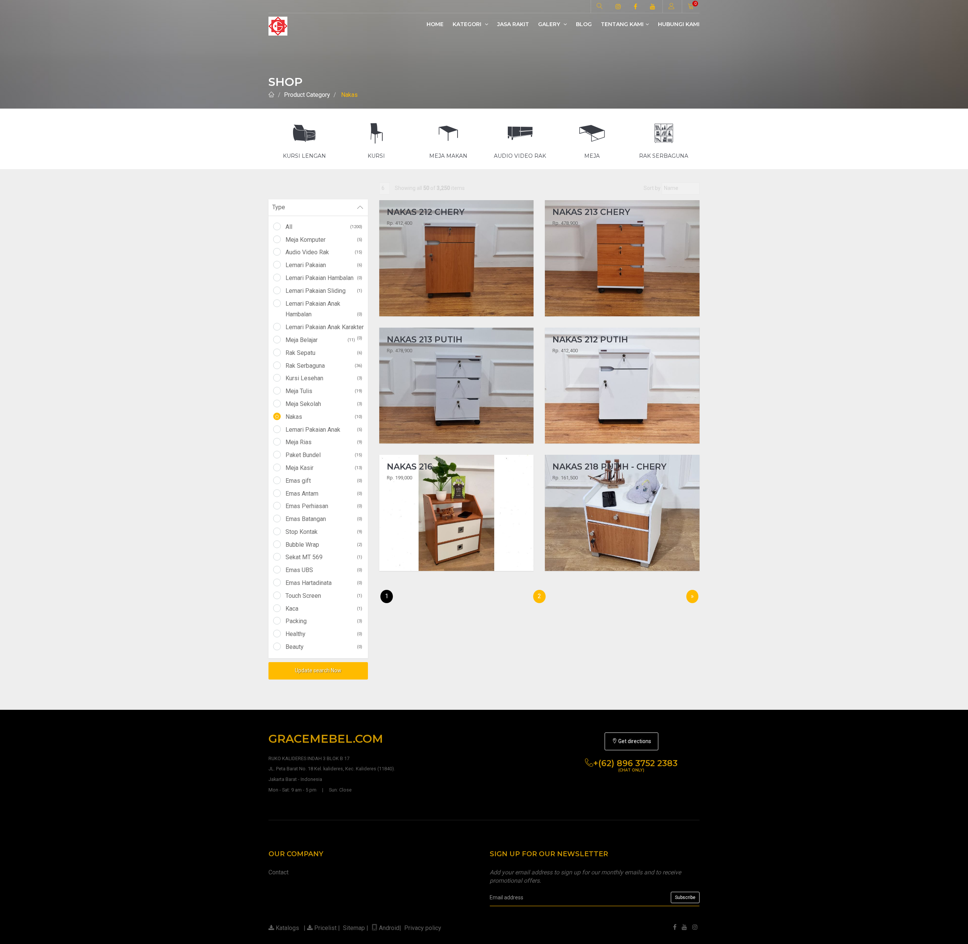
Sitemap (354, 928)
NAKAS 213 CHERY (591, 212)
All (323, 226)
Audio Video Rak (323, 252)
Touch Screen (323, 595)
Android (389, 928)
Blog (584, 24)
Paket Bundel (323, 455)
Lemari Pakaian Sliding (323, 290)
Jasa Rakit (513, 24)
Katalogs (286, 928)
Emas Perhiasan (323, 506)
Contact (278, 872)
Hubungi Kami (679, 24)
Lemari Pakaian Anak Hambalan (323, 309)
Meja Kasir (323, 467)
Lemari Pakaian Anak (323, 429)
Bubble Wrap (323, 544)
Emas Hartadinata (323, 582)
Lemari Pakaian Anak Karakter (324, 328)
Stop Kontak (323, 531)
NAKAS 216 (410, 467)
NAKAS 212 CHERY (426, 212)
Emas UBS (323, 570)
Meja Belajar (320, 340)
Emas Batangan (323, 519)
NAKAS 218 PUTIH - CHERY (609, 467)
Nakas (349, 94)
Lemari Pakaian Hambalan (323, 277)
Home (435, 24)
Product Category (307, 94)
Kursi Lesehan (323, 378)
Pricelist (325, 928)
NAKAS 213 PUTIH (424, 339)
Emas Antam (323, 493)
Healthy (323, 634)
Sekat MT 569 (323, 557)
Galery (550, 24)
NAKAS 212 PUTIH (590, 339)
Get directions (634, 741)
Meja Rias (323, 442)
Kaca (323, 608)
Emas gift (323, 480)
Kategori (468, 24)
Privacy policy (422, 928)
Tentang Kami (622, 24)
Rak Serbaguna (323, 365)
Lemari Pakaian (323, 265)
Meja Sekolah (323, 403)
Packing (323, 621)
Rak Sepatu (323, 352)
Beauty (323, 646)
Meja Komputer (323, 239)
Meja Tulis (323, 391)
